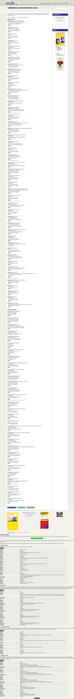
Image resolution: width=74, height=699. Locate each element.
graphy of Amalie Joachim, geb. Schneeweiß (16, 400)
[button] (11, 507)
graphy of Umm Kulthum (12, 484)
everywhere (17, 7)
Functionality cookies (5, 626)
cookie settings (25, 532)
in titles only (17, 8)
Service (63, 3)
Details (9, 315)
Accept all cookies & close (37, 538)
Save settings (37, 698)
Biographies (43, 3)
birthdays (9, 17)
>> (63, 19)
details (9, 25)
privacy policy (19, 532)
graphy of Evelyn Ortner (13, 277)
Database (48, 3)
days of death (16, 17)
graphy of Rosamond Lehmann (14, 201)
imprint (15, 532)
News (59, 3)
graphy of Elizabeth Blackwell (14, 113)
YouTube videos (3, 585)
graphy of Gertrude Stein (13, 160)
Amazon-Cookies (40, 665)
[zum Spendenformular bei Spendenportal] (60, 514)
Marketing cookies (4, 655)
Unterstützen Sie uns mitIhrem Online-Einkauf (29, 514)
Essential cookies (4, 545)
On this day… (54, 3)
